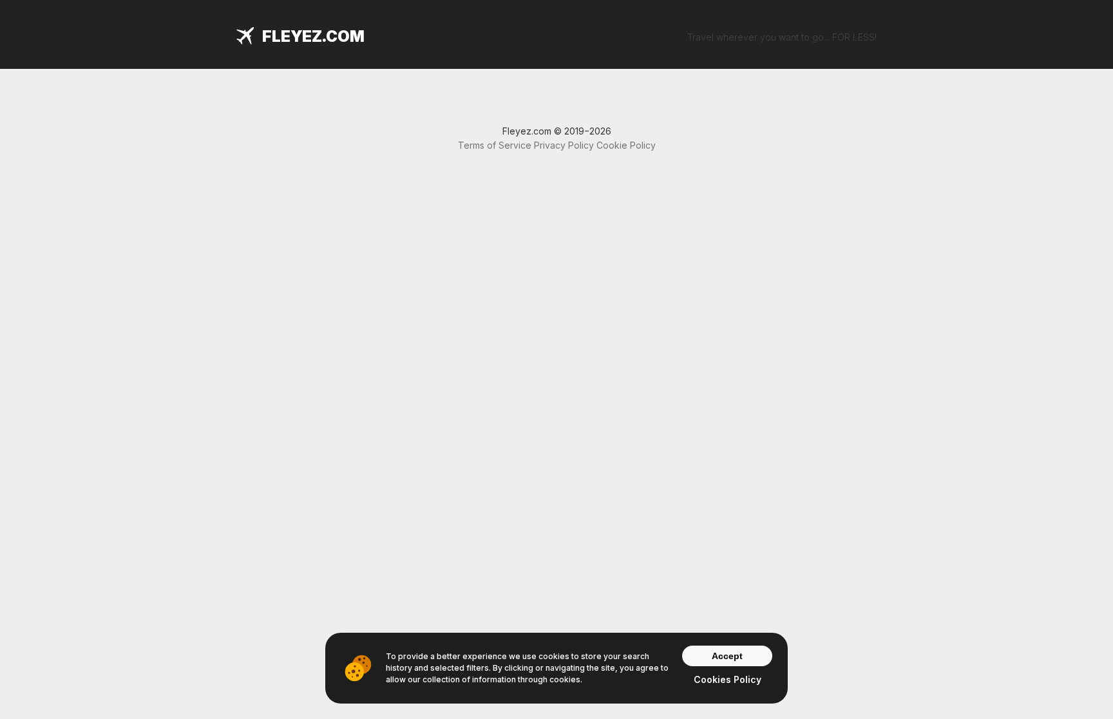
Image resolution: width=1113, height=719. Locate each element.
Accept (727, 656)
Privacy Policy (564, 145)
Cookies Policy (727, 679)
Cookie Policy (626, 145)
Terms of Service (494, 145)
